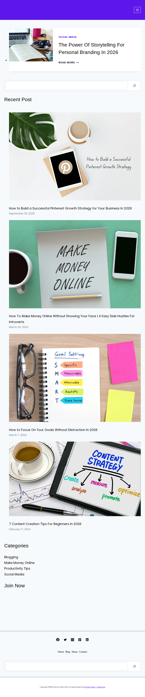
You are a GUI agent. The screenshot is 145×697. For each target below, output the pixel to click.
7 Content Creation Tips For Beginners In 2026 (45, 524)
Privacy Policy (90, 687)
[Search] (134, 85)
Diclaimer (101, 687)
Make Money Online (19, 563)
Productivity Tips (17, 568)
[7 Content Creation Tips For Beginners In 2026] (75, 479)
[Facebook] (58, 639)
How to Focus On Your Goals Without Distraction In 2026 (53, 430)
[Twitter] (65, 639)
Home (61, 651)
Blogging (11, 557)
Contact (83, 651)
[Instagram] (72, 639)
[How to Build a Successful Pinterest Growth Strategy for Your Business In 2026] (75, 156)
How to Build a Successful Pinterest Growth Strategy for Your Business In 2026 (70, 208)
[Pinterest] (80, 639)
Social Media (68, 37)
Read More (69, 62)
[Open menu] (137, 10)
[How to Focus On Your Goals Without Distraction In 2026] (75, 378)
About (75, 651)
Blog (67, 651)
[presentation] (31, 44)
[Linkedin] (87, 639)
